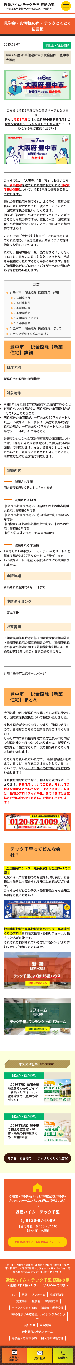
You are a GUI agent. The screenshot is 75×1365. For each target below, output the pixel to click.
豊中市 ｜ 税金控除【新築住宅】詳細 (36, 292)
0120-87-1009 (37, 1220)
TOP (14, 1295)
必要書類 (24, 323)
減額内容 (24, 308)
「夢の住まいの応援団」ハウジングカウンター (37, 1316)
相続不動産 (57, 1295)
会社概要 (29, 1325)
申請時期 (24, 313)
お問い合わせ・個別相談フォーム (37, 1242)
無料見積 (39, 1358)
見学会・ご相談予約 (24, 1338)
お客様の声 (51, 1301)
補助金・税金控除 (52, 1308)
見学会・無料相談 (14, 1358)
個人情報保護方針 (52, 1338)
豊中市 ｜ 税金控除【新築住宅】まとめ (37, 328)
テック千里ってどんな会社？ (31, 333)
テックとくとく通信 (24, 1308)
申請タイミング (29, 318)
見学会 (36, 1301)
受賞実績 (45, 1325)
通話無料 (62, 1355)
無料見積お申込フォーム (37, 1332)
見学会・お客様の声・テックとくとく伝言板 (38, 1158)
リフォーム (38, 1295)
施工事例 (22, 1301)
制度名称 (24, 298)
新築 (24, 1295)
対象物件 (24, 303)
